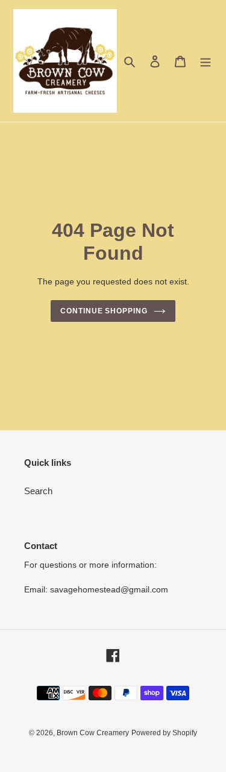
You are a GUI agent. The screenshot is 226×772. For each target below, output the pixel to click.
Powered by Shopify (164, 733)
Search (38, 491)
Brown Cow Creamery (93, 733)
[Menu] (205, 61)
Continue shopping (104, 311)
